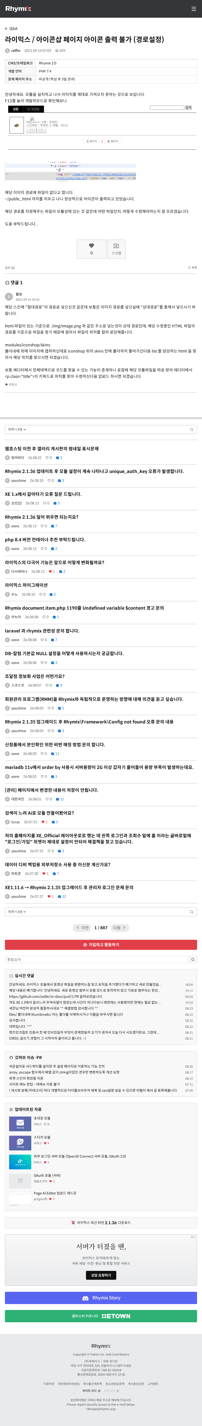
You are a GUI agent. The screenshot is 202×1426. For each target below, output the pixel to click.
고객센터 (153, 1384)
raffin (15, 50)
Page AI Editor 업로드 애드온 (55, 1193)
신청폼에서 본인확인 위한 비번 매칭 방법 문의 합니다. (55, 745)
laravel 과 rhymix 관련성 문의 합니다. (42, 631)
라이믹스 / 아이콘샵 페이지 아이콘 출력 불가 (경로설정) (84, 39)
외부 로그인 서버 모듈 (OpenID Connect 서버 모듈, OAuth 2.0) (80, 1156)
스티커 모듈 (42, 1137)
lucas (15, 822)
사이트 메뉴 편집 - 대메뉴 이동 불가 (34, 1084)
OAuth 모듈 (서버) (47, 1175)
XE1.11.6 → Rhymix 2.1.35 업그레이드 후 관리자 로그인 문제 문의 (69, 887)
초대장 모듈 (42, 1118)
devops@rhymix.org (101, 1409)
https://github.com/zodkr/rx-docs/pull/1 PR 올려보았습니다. (56, 996)
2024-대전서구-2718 (111, 1374)
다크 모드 (110, 1391)
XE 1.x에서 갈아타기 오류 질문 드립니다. (43, 494)
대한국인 (17, 799)
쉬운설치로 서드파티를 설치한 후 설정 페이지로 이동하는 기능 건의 (57, 1066)
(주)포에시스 (92, 1361)
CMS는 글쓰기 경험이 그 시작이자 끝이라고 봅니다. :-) (47, 1038)
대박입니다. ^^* (20, 1026)
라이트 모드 (90, 1391)
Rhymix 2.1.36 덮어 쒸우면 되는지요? (41, 517)
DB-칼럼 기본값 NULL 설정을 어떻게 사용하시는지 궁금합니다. (64, 653)
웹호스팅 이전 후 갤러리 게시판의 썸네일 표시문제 (52, 449)
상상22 (16, 503)
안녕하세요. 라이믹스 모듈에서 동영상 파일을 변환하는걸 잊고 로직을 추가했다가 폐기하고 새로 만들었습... (85, 984)
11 (56, 753)
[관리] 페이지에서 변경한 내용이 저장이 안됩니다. (51, 790)
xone (15, 526)
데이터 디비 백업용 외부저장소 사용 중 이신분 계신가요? (57, 864)
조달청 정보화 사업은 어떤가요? (35, 676)
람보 (19, 294)
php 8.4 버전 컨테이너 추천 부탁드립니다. (45, 540)
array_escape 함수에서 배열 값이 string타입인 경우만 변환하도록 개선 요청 (64, 1072)
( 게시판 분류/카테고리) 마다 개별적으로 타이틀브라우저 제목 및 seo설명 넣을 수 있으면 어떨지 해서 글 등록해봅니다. (93, 1090)
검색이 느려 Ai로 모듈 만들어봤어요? (39, 813)
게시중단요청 (136, 1384)
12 (63, 896)
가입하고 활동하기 (103, 944)
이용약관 (49, 1384)
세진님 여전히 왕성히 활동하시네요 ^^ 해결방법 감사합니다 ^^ (53, 1008)
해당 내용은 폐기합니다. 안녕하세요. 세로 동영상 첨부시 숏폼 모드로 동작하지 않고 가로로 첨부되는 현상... (84, 990)
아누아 (16, 617)
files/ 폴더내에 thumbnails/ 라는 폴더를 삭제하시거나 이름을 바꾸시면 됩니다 (66, 1014)
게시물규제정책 (92, 1384)
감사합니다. (17, 1020)
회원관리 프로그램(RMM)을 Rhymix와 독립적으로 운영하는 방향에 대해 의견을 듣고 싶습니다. (94, 699)
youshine (18, 480)
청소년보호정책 (114, 1384)
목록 (194, 267)
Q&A (12, 28)
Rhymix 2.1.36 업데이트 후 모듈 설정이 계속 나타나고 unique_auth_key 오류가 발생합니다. (94, 471)
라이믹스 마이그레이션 (26, 585)
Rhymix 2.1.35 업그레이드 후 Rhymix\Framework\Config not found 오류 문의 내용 (89, 722)
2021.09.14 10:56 (27, 299)
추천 (12, 384)
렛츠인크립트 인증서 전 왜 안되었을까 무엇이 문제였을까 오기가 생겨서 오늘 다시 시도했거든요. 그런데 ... (84, 1032)
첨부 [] (10, 268)
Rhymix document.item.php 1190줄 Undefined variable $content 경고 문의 (84, 608)
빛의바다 (17, 458)
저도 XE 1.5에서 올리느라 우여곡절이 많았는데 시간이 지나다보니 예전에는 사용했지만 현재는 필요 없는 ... (85, 1002)
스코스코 (17, 685)
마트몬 (16, 873)
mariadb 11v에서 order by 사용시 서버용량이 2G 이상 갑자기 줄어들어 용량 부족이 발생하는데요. (99, 767)
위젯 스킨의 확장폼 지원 (26, 1078)
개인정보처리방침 (69, 1384)
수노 (14, 594)
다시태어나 (19, 571)
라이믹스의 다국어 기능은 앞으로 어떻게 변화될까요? (54, 562)
